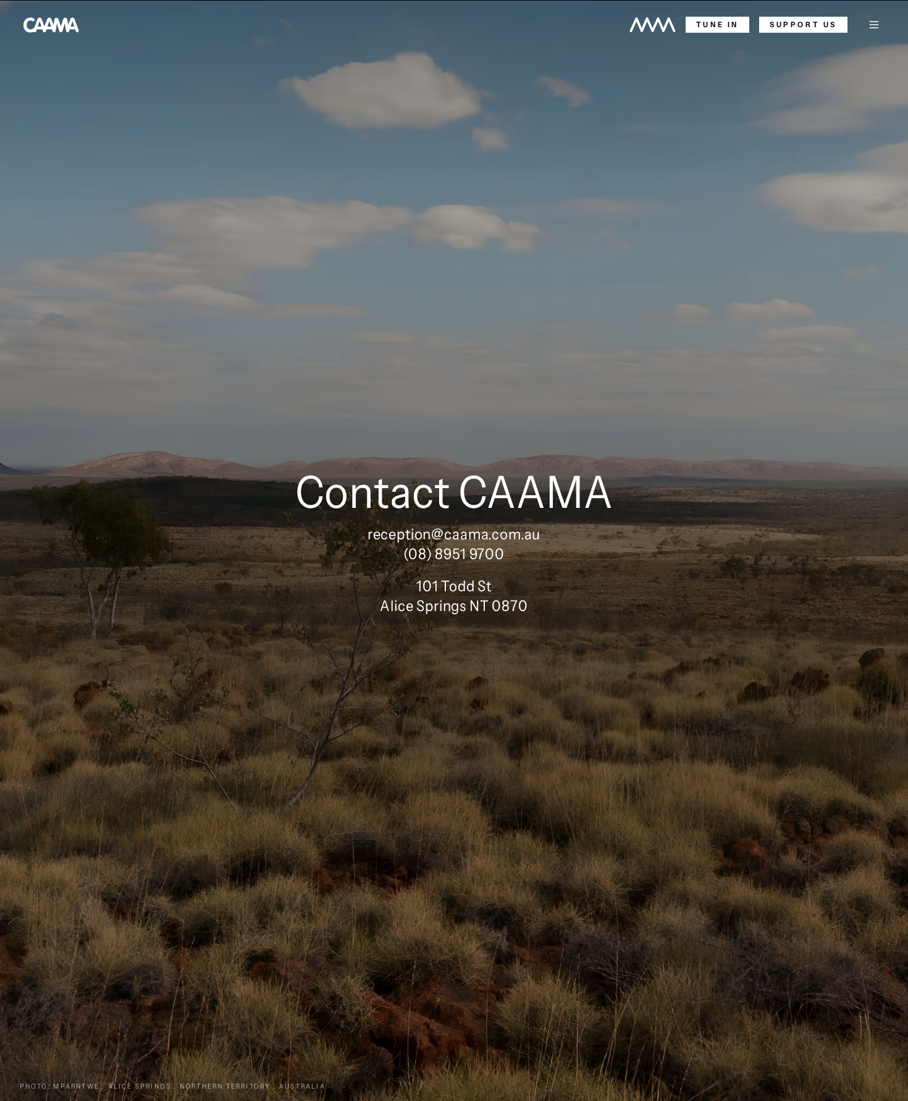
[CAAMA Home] (51, 24)
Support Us (803, 25)
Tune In (717, 25)
